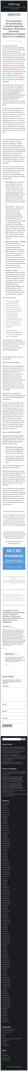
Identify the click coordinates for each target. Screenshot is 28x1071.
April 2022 (4, 885)
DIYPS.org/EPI (6, 534)
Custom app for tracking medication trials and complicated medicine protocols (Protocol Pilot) (13, 747)
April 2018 (4, 929)
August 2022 (5, 876)
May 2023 (4, 856)
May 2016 (4, 975)
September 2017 (6, 942)
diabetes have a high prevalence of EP (13, 395)
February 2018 (5, 933)
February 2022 (5, 887)
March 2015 (5, 993)
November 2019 (6, 911)
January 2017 (5, 960)
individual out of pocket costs (16, 259)
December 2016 (6, 962)
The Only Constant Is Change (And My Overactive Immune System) (13, 599)
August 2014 (5, 1008)
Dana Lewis (19, 41)
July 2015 (4, 988)
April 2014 (4, 1017)
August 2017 (5, 944)
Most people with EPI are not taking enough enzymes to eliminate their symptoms (13, 437)
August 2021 (5, 898)
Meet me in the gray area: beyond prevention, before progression (13, 595)
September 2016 (6, 966)
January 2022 (5, 889)
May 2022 (4, 882)
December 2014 (6, 999)
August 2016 (5, 968)
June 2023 (4, 854)
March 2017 (5, 955)
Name (4, 704)
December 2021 (6, 891)
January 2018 (5, 935)
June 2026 (4, 805)
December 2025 (6, 814)
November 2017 (6, 938)
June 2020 (4, 907)
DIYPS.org (14, 4)
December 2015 (6, 979)
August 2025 (5, 816)
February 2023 (5, 863)
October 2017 (5, 940)
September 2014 (6, 1006)
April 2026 (4, 807)
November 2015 (6, 982)
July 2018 (4, 924)
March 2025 (5, 825)
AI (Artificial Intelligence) (8, 1029)
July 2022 (4, 878)
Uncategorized (5, 1045)
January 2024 (5, 841)
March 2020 (5, 909)
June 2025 (4, 818)
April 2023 (4, 858)
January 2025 (5, 830)
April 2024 (4, 836)
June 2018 (4, 926)
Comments (6, 1057)
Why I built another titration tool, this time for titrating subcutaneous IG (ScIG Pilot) (13, 751)
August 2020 (5, 904)
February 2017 (5, 957)
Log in (3, 1053)
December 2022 (6, 867)
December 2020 (6, 900)
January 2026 (5, 812)
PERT (14, 583)
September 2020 (6, 902)
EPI (14, 580)
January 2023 (5, 865)
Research (15, 577)
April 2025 (4, 823)
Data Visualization (6, 1031)
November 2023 (6, 845)
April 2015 (4, 990)
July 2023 (4, 852)
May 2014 (4, 1015)
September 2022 (6, 874)
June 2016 (4, 973)
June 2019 (4, 913)
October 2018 (5, 922)
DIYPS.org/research (7, 120)
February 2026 (5, 810)
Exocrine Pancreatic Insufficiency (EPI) (11, 1038)
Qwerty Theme (10, 1066)
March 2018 (5, 931)
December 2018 (6, 920)
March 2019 (5, 915)
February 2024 (5, 838)
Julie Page (4, 783)
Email (4, 711)
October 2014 (5, 1004)
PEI (24, 582)
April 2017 (4, 953)
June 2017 (4, 949)
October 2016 (5, 964)
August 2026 (5, 803)
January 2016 (5, 977)
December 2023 (6, 843)
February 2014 (5, 1021)
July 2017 (4, 946)
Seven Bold (18, 1066)
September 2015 (6, 986)
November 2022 (6, 869)
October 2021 (5, 896)
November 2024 (6, 832)
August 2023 (5, 849)
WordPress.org (6, 1059)
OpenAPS (4, 1040)
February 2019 (5, 918)
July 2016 (4, 971)
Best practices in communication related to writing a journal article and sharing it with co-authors (13, 773)
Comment (5, 686)
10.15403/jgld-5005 (20, 525)
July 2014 (4, 1010)
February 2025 (5, 827)
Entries (5, 1055)
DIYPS (4, 1036)
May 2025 (4, 821)
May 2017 (4, 951)
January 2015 (5, 997)
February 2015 (5, 995)
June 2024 (4, 834)
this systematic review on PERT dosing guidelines (13, 215)
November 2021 (6, 893)
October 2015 (5, 984)
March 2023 (5, 860)
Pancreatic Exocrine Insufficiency (15, 582)
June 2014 (4, 1012)
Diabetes (4, 1034)
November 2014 (6, 1001)
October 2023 (5, 847)
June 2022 (4, 880)
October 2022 (5, 871)
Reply (3, 648)
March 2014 (5, 1019)
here (18, 110)
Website (5, 718)
